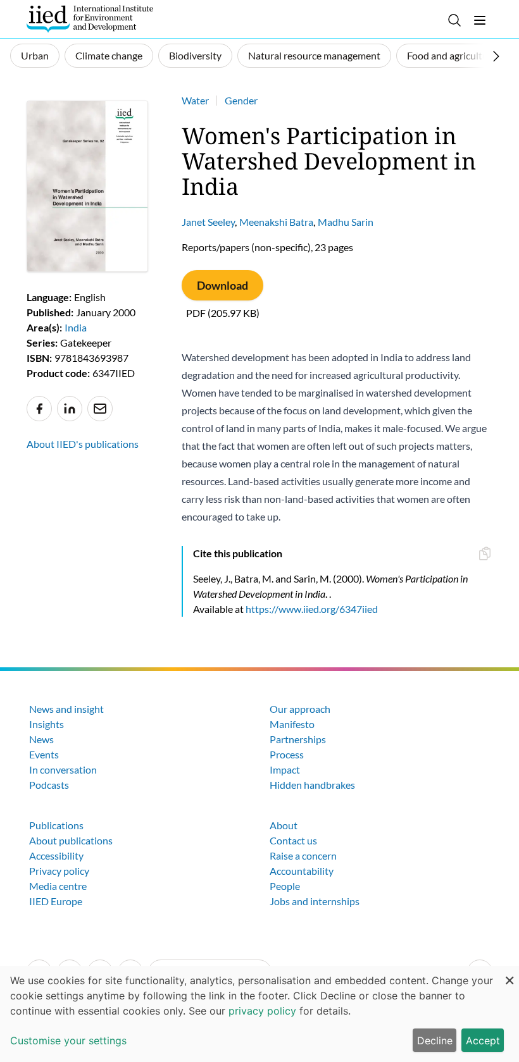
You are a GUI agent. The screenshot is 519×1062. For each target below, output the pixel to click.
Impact (285, 769)
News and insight (66, 709)
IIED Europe (55, 901)
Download (222, 285)
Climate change (108, 55)
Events (44, 754)
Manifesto (292, 724)
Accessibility (56, 855)
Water (195, 100)
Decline (435, 1040)
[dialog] (259, 1014)
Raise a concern (303, 855)
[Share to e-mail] (100, 408)
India (76, 327)
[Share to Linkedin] (69, 408)
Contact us (293, 840)
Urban (35, 55)
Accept (483, 1040)
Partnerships (298, 739)
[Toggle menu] (479, 20)
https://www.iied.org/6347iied (312, 609)
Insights (46, 724)
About (283, 825)
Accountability (302, 871)
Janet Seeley (208, 222)
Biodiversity (195, 55)
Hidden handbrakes (312, 785)
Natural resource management (314, 55)
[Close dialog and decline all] (509, 974)
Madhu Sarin (345, 222)
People (285, 886)
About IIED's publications (83, 444)
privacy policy (262, 1010)
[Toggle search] (454, 20)
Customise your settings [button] (68, 1040)
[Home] (90, 19)
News (41, 739)
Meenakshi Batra (276, 222)
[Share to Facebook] (39, 408)
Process (287, 754)
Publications (56, 825)
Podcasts (49, 785)
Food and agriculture (452, 55)
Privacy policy (59, 871)
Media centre (58, 886)
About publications (71, 840)
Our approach (300, 709)
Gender (241, 100)
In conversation (63, 769)
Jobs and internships (315, 901)
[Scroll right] (496, 56)
